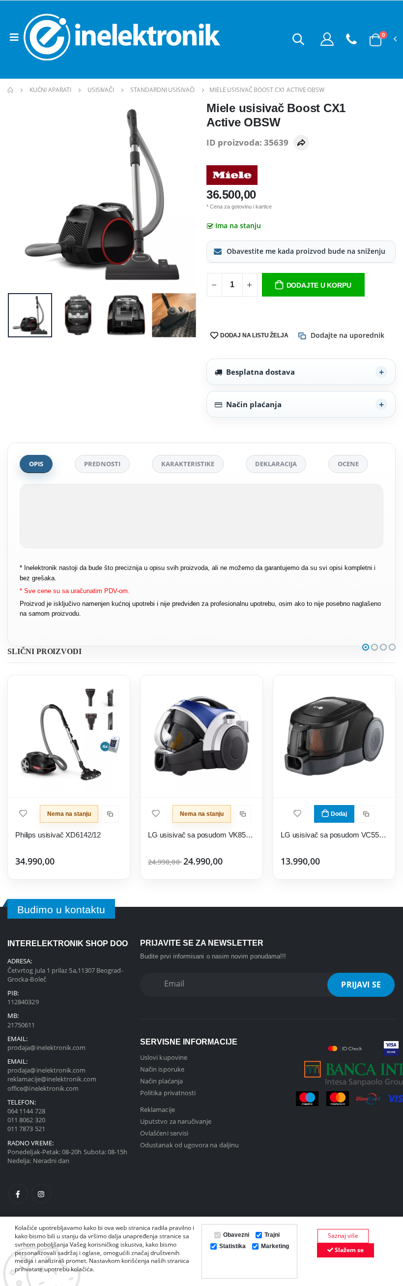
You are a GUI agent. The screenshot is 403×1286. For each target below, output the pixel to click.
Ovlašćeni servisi (164, 1133)
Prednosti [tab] (102, 463)
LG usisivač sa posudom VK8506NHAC (201, 835)
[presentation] (22, 195)
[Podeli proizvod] (301, 142)
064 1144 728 (26, 1111)
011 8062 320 (26, 1119)
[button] (298, 38)
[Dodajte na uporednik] (110, 814)
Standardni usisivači (162, 90)
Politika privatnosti (168, 1092)
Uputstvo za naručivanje (176, 1121)
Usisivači (100, 90)
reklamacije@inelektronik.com (51, 1079)
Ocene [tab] (348, 463)
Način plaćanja (254, 404)
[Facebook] (18, 1193)
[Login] (327, 39)
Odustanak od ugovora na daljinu (189, 1144)
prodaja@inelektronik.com (46, 1047)
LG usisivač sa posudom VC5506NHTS (334, 835)
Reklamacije (157, 1109)
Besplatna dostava (260, 372)
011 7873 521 (26, 1128)
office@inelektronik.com (43, 1088)
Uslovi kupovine (163, 1057)
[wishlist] (23, 812)
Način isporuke (162, 1069)
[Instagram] (41, 1193)
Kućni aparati (50, 90)
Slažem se (348, 1250)
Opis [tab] (36, 463)
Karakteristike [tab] (187, 463)
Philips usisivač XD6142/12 (58, 835)
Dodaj (339, 813)
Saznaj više (343, 1235)
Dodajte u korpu (319, 285)
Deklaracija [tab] (276, 463)
